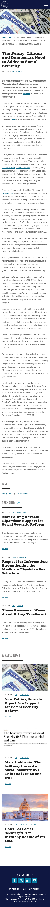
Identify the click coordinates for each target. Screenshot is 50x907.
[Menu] (46, 4)
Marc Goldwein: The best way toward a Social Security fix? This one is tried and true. (23, 770)
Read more (5, 638)
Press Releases (19, 825)
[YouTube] (34, 880)
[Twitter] (21, 880)
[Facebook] (14, 880)
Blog (16, 695)
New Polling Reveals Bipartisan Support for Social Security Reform (23, 705)
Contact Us (14, 889)
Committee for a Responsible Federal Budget (4, 4)
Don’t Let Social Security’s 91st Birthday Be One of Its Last (25, 835)
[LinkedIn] (28, 880)
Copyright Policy (31, 889)
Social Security (24, 695)
